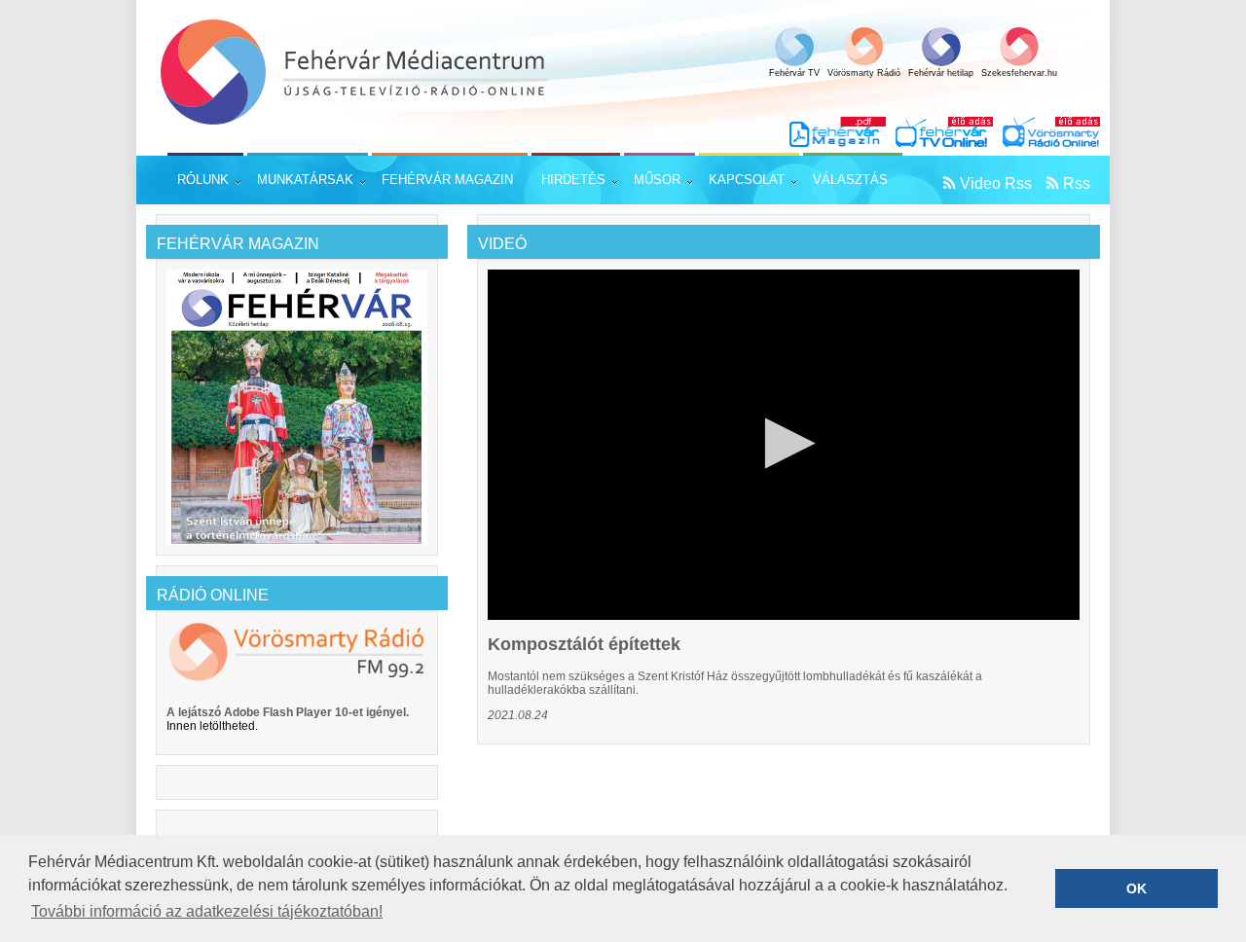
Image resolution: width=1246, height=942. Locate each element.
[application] (784, 445)
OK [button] (1136, 888)
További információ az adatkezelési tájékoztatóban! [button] (207, 911)
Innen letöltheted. (212, 726)
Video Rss (996, 183)
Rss (1076, 183)
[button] (784, 443)
